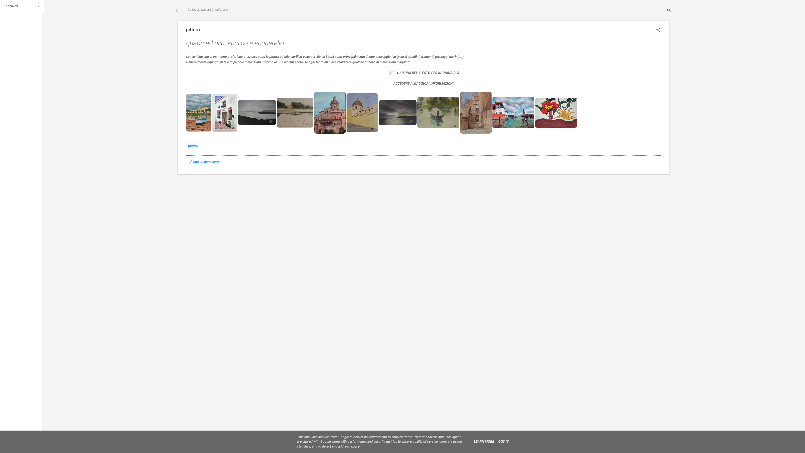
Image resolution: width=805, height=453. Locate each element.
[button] (658, 29)
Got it (503, 442)
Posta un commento (205, 162)
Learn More (484, 442)
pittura (193, 146)
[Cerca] (669, 10)
